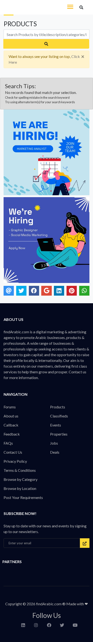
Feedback (12, 434)
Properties (58, 434)
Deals (54, 452)
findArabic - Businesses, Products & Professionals (36, 7)
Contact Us (13, 452)
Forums (10, 407)
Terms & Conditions (20, 470)
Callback (11, 425)
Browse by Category (20, 479)
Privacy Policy (15, 461)
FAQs (8, 443)
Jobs (54, 443)
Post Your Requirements (23, 497)
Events (55, 425)
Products (57, 407)
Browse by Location (20, 488)
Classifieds (59, 416)
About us (11, 416)
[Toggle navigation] (70, 7)
